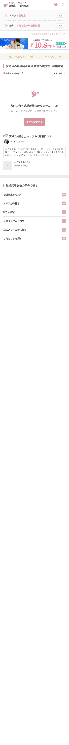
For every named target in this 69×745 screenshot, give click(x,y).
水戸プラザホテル (22, 162)
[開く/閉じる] (64, 194)
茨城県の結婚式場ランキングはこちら (48, 34)
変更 (60, 15)
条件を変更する (34, 121)
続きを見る (46, 155)
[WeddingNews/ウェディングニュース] (16, 6)
